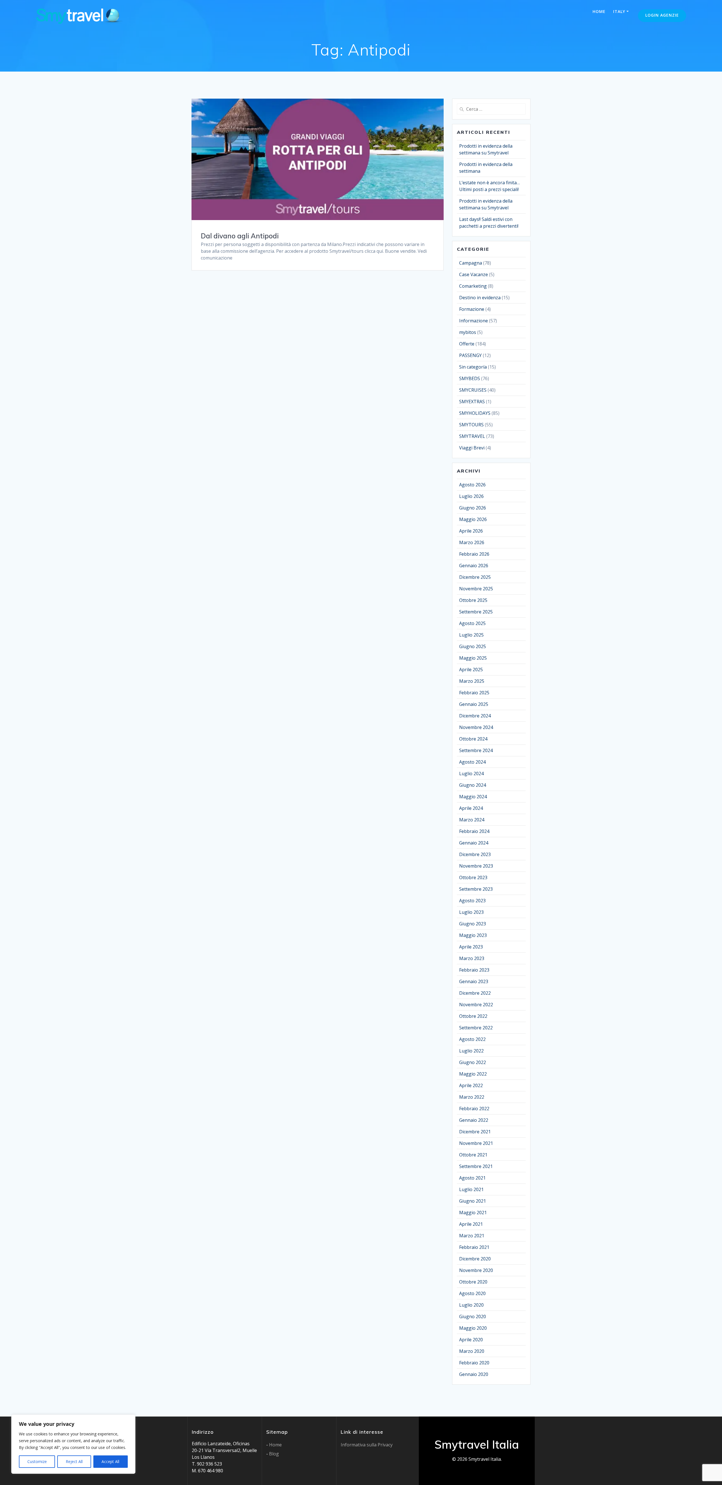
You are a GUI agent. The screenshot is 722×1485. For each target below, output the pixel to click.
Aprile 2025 (471, 669)
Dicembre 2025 (475, 577)
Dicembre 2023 (475, 854)
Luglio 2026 (471, 496)
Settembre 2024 (476, 750)
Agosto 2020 (472, 1293)
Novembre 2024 (476, 727)
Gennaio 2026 (473, 565)
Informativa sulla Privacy (367, 1445)
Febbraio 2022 (474, 1108)
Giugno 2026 (472, 508)
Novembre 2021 (476, 1143)
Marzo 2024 (471, 820)
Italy (619, 11)
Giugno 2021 (472, 1201)
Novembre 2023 (476, 866)
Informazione (473, 321)
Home (599, 11)
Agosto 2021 (472, 1178)
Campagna (470, 263)
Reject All (74, 1461)
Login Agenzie (662, 15)
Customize (37, 1461)
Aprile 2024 (471, 808)
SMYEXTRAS (472, 401)
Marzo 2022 (471, 1097)
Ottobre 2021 (473, 1155)
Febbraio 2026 (474, 554)
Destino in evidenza (480, 297)
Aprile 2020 (471, 1339)
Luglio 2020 (471, 1305)
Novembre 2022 (476, 1004)
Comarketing (473, 286)
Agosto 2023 (472, 900)
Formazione (471, 309)
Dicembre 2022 (475, 993)
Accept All (110, 1461)
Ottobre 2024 (473, 739)
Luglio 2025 (471, 635)
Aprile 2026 (471, 531)
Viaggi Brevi (472, 448)
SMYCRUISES (473, 390)
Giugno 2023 (472, 924)
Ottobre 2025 (473, 600)
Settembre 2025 (476, 612)
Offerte (466, 344)
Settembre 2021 (476, 1166)
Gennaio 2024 (473, 843)
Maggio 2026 (473, 519)
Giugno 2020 (472, 1316)
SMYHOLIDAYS (474, 413)
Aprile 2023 (471, 947)
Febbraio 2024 (474, 831)
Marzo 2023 (471, 958)
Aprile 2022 (471, 1085)
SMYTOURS (471, 425)
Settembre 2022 (476, 1028)
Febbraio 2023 (474, 970)
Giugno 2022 (472, 1062)
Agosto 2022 (472, 1039)
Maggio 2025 (473, 658)
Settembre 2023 (476, 889)
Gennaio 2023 (473, 981)
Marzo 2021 (471, 1236)
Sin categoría (473, 367)
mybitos (467, 332)
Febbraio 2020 (474, 1363)
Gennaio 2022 (473, 1120)
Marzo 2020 (471, 1351)
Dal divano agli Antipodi (240, 236)
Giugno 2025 (472, 646)
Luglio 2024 (471, 773)
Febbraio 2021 (474, 1247)
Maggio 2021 (473, 1212)
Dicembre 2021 (475, 1132)
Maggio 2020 (473, 1328)
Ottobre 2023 (473, 877)
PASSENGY (470, 355)
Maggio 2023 (473, 935)
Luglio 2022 (471, 1051)
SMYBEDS (469, 378)
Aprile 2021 (471, 1224)
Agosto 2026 (472, 485)
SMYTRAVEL (472, 436)
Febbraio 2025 (474, 693)
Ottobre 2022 (473, 1016)
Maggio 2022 (473, 1074)
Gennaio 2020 (473, 1374)
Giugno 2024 (472, 785)
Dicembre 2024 (475, 716)
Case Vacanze (473, 274)
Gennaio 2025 (473, 704)
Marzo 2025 (471, 681)
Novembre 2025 (476, 589)
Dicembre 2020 (475, 1259)
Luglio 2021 (471, 1189)
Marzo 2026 (471, 542)
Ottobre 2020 (473, 1282)
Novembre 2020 (476, 1270)
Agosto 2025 (472, 623)
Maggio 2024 (473, 797)
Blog (274, 1454)
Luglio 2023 (471, 912)
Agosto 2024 (472, 762)
